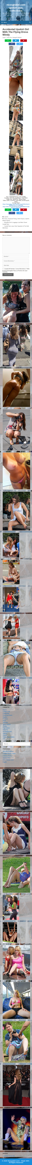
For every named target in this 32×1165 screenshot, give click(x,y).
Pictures (5, 719)
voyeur (5, 735)
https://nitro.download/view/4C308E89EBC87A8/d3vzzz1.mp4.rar (16, 207)
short (4, 720)
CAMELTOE (6, 711)
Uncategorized (7, 731)
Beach (5, 710)
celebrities (6, 713)
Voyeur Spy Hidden (8, 737)
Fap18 (4, 762)
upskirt (6, 216)
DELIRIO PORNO (8, 751)
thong (4, 726)
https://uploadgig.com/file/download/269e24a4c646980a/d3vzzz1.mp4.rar (16, 204)
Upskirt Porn (6, 758)
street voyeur (21, 218)
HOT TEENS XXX (8, 760)
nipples (5, 717)
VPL (4, 739)
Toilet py (5, 730)
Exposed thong (12, 218)
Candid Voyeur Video (9, 753)
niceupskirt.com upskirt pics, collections (16, 7)
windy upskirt (6, 220)
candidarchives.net (9, 1156)
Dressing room (7, 715)
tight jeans (6, 728)
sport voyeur (7, 724)
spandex (5, 722)
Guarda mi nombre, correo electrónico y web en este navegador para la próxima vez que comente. (15, 270)
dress (6, 218)
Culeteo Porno (7, 756)
